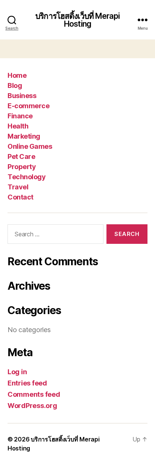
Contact (20, 197)
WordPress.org (32, 406)
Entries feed (27, 383)
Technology (27, 177)
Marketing (24, 136)
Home (17, 75)
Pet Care (21, 156)
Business (22, 96)
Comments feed (34, 394)
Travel (18, 187)
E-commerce (28, 106)
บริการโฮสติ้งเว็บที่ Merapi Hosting (77, 20)
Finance (20, 116)
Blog (15, 85)
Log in (17, 372)
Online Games (30, 146)
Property (22, 167)
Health (18, 126)
